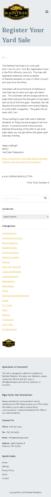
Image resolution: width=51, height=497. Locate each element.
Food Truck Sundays (37, 182)
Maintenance (8, 281)
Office (5, 291)
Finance (6, 262)
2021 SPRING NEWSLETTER (18, 176)
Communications (10, 252)
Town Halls (7, 324)
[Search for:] (25, 198)
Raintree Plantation (33, 492)
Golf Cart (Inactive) (11, 267)
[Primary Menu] (47, 12)
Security (6, 315)
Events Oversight (10, 257)
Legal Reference (10, 276)
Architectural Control (12, 238)
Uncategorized (9, 329)
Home (4, 463)
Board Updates (9, 248)
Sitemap (5, 466)
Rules (5, 310)
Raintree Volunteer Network (15, 295)
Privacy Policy (8, 470)
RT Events (7, 305)
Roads (5, 300)
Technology (8, 319)
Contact (5, 478)
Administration (9, 233)
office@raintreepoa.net (18, 438)
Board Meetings (10, 243)
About (4, 474)
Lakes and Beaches (11, 272)
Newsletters (8, 286)
